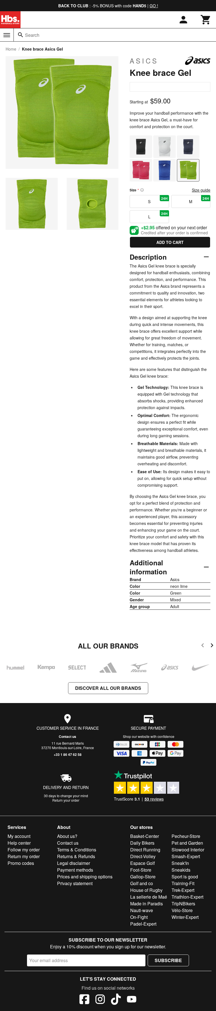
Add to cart (170, 242)
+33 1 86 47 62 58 (68, 754)
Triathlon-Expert (187, 897)
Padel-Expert (143, 924)
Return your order (65, 800)
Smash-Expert (186, 856)
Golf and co (141, 883)
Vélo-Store (182, 910)
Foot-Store (140, 870)
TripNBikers (183, 903)
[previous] (203, 646)
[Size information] (142, 190)
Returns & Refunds (76, 856)
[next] (212, 646)
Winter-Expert (185, 917)
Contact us (67, 736)
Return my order (24, 856)
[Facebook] (84, 1000)
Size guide (201, 190)
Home (11, 49)
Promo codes (21, 863)
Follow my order (24, 849)
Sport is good (185, 876)
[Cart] (206, 19)
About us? (67, 836)
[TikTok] (116, 1000)
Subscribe (168, 960)
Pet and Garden (187, 843)
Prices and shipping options (84, 876)
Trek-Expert (183, 890)
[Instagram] (100, 1000)
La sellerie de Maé (148, 897)
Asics (144, 60)
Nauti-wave (141, 910)
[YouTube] (131, 1000)
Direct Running (145, 849)
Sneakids (181, 870)
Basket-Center (144, 836)
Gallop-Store (143, 876)
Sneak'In (180, 863)
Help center (19, 843)
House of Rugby (146, 890)
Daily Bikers (142, 843)
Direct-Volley (143, 856)
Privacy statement (75, 883)
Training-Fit (183, 883)
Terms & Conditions (76, 849)
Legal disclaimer (73, 863)
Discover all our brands (108, 688)
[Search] (20, 34)
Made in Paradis (146, 903)
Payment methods (75, 870)
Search (32, 35)
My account (19, 836)
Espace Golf (142, 863)
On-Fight (139, 917)
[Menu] (7, 35)
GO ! (154, 5)
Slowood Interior (188, 849)
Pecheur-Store (186, 836)
